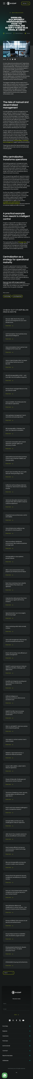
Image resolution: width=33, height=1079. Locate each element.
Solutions (5, 1036)
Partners (5, 1040)
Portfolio (5, 1026)
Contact (5, 1050)
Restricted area (7, 1055)
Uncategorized (17, 296)
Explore (5, 1031)
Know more (8, 325)
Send (15, 1014)
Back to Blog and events (17, 12)
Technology (7, 296)
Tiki (16, 1072)
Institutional (6, 1045)
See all (5, 972)
